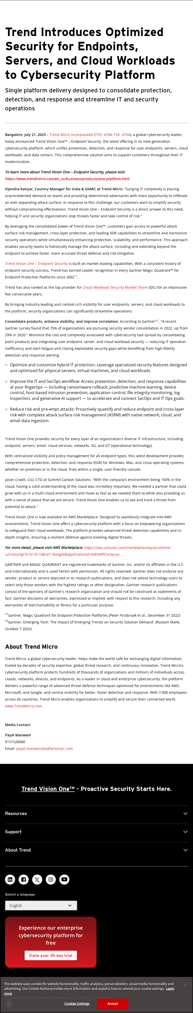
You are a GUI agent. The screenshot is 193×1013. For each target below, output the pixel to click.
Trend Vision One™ (48, 788)
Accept (113, 1003)
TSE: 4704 (121, 134)
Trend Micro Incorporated (71, 134)
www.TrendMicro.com (23, 706)
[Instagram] (51, 880)
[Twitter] (37, 880)
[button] (115, 287)
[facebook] (24, 880)
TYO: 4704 (103, 134)
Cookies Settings (76, 1003)
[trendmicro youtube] (64, 880)
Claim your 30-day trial (48, 954)
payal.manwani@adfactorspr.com (44, 748)
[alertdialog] (96, 994)
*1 (75, 276)
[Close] (184, 984)
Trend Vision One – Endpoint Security (36, 263)
